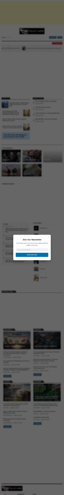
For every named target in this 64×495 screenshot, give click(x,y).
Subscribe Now (32, 254)
